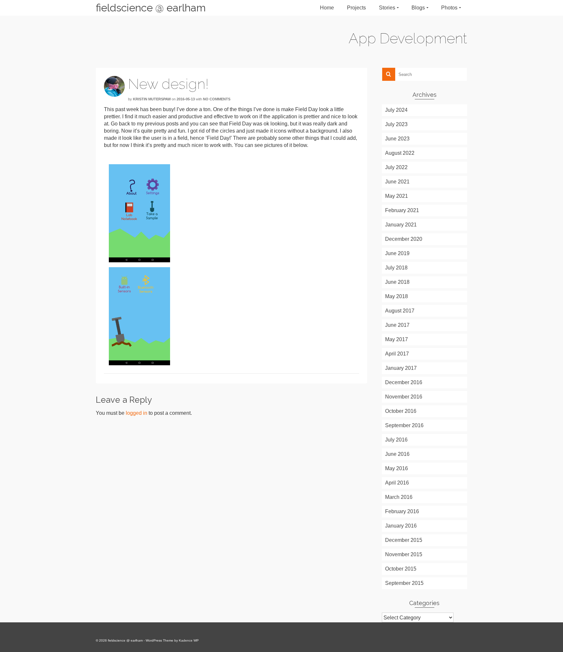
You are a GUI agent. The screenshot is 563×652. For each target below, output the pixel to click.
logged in (136, 413)
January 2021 (401, 224)
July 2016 (396, 439)
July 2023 (396, 124)
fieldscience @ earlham (151, 8)
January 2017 (401, 368)
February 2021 (402, 210)
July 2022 (396, 167)
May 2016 (396, 468)
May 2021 (396, 196)
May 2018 (396, 296)
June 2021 (397, 181)
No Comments (216, 99)
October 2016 (400, 411)
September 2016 (404, 425)
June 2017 (397, 325)
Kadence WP (189, 640)
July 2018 (396, 267)
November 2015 (403, 554)
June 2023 (397, 138)
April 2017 (397, 353)
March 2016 (398, 497)
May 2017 (396, 339)
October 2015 (400, 569)
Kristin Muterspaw (152, 99)
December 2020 (403, 239)
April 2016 (397, 482)
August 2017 (399, 310)
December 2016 (403, 382)
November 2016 (403, 396)
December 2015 (403, 540)
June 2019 (397, 253)
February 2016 (402, 511)
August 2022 (399, 153)
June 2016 (397, 454)
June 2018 (397, 282)
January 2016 (401, 526)
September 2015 (404, 583)
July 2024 (396, 110)
